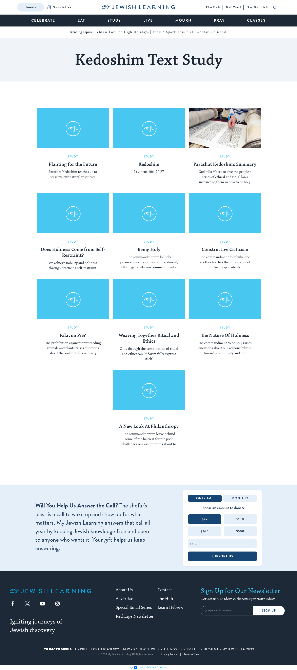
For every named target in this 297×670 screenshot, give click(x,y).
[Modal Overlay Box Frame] (148, 335)
